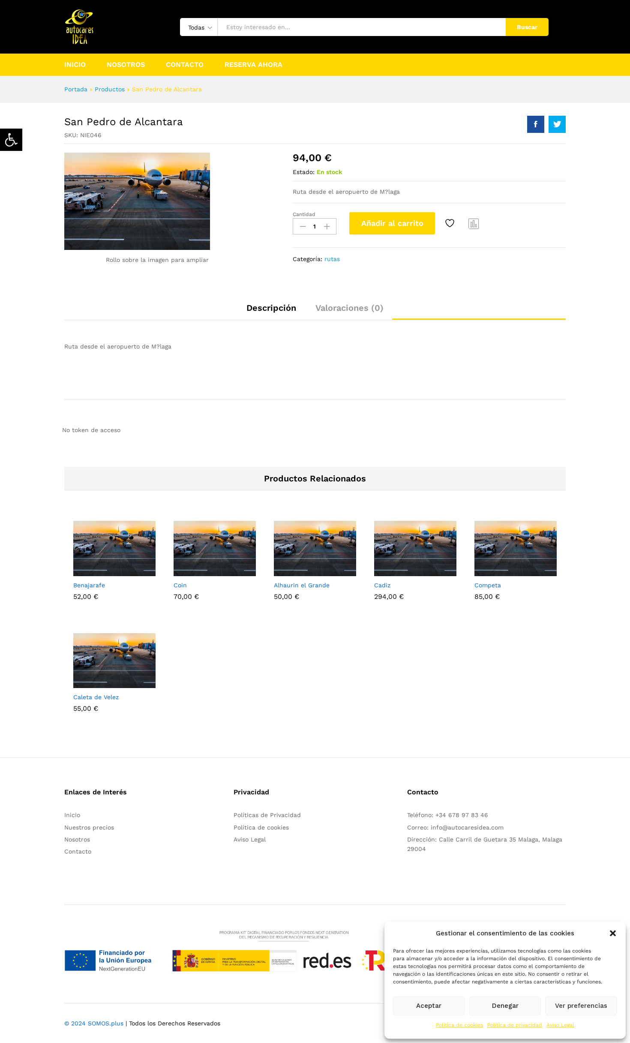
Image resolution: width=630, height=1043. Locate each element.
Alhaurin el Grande (302, 585)
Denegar (505, 1006)
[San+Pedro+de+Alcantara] (557, 124)
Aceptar (428, 1006)
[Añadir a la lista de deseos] (451, 223)
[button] (11, 140)
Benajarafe (89, 585)
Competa (487, 585)
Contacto (185, 64)
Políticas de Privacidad (267, 815)
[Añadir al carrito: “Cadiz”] (385, 571)
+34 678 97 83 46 (461, 815)
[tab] (271, 312)
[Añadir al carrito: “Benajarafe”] (85, 571)
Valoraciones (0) (349, 308)
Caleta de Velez (96, 697)
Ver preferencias (581, 1006)
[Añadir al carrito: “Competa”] (486, 571)
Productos (110, 89)
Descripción (271, 308)
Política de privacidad (514, 1025)
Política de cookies (459, 1025)
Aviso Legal (560, 1025)
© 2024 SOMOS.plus (93, 1023)
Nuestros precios (89, 827)
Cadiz (382, 585)
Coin (180, 585)
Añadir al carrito (392, 223)
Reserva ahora (253, 64)
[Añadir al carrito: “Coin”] (185, 571)
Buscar (527, 27)
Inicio (75, 64)
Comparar (474, 223)
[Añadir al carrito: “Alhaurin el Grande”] (285, 571)
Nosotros (126, 64)
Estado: (304, 171)
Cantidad (304, 214)
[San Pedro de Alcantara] (535, 124)
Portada (75, 89)
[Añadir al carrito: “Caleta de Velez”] (85, 683)
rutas (332, 258)
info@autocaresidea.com (467, 827)
